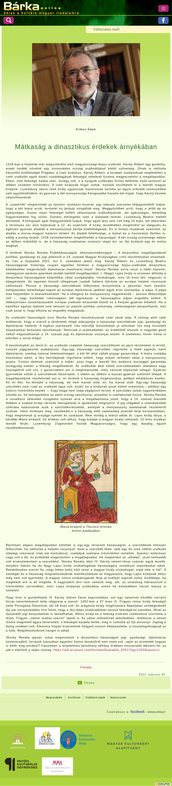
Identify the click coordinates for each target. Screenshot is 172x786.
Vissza (89, 682)
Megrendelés (54, 697)
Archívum (74, 697)
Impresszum (118, 697)
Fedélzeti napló (95, 697)
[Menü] (163, 8)
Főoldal (86, 667)
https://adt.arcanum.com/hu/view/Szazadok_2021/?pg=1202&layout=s (106, 649)
